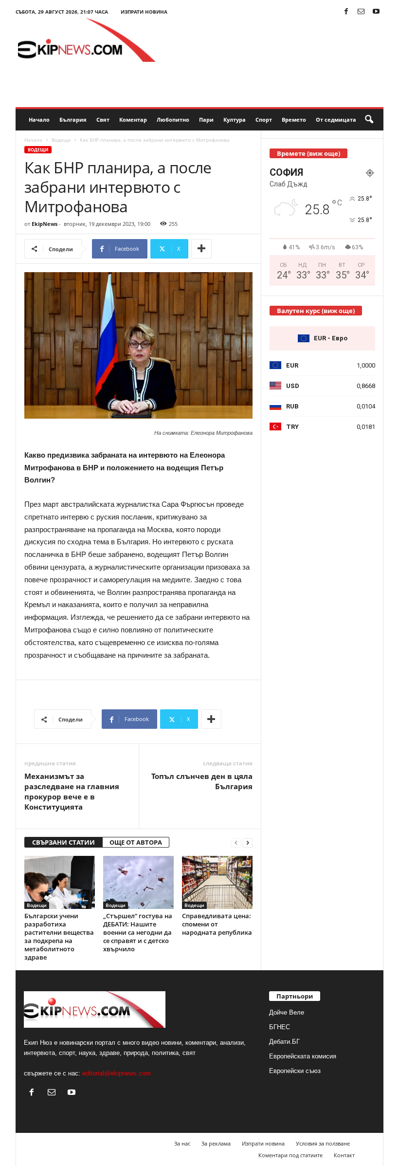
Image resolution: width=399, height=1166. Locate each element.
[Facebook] (346, 12)
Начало (39, 119)
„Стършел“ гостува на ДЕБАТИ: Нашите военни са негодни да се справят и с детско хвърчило (137, 932)
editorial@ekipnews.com (116, 1073)
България (73, 119)
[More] (201, 249)
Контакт (344, 1155)
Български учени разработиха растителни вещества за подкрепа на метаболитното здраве (59, 936)
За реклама (216, 1143)
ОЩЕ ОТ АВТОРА (135, 842)
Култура (234, 119)
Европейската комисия (302, 1056)
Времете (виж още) (308, 153)
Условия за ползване (323, 1143)
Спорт (263, 119)
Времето (294, 119)
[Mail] (361, 12)
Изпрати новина (144, 11)
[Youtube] (376, 12)
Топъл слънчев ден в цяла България (202, 781)
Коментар (133, 119)
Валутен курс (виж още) (316, 310)
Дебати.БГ (284, 1041)
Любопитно (173, 119)
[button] (369, 119)
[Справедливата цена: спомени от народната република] (217, 882)
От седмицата (336, 119)
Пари (206, 119)
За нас (182, 1143)
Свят (102, 119)
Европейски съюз (295, 1070)
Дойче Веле (286, 1012)
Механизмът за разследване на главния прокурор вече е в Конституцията (71, 791)
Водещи (61, 139)
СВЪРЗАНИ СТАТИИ (63, 842)
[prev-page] (236, 842)
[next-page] (248, 842)
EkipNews (44, 223)
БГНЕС (279, 1027)
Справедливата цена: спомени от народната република (217, 924)
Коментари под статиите (290, 1155)
